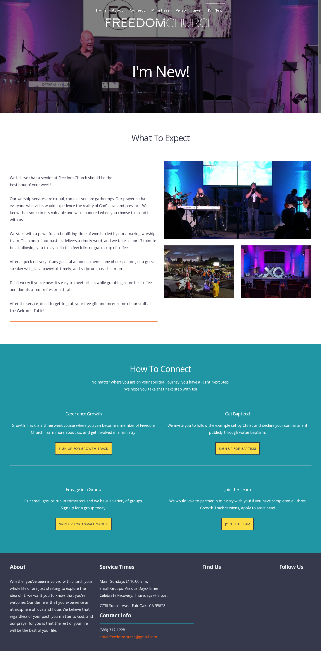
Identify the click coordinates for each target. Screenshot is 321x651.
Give (196, 10)
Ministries (161, 10)
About (118, 10)
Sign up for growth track (83, 448)
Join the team (237, 524)
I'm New (215, 10)
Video (181, 10)
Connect (138, 10)
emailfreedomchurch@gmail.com (128, 636)
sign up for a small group (83, 524)
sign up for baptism (237, 448)
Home (101, 10)
